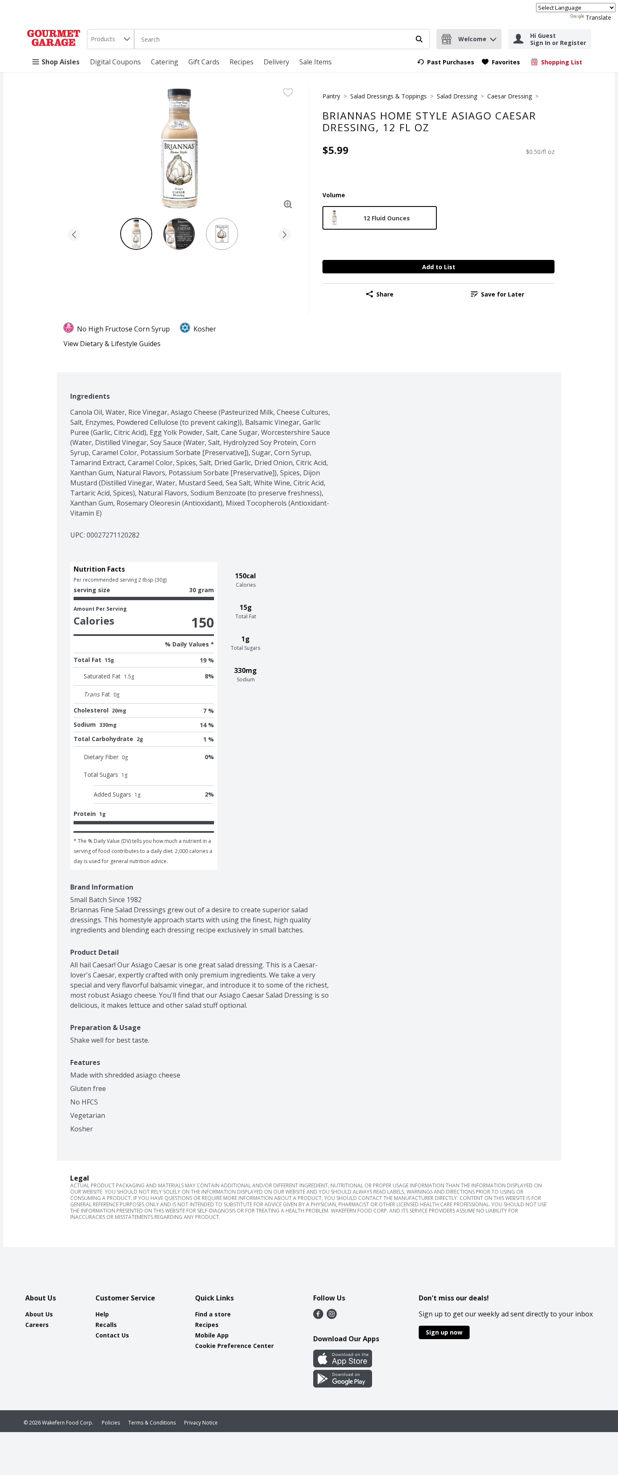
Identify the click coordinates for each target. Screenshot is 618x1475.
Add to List (438, 267)
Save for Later (502, 294)
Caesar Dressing (509, 96)
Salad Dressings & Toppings (388, 96)
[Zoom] (288, 204)
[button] (493, 37)
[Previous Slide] (74, 233)
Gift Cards (203, 61)
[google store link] (342, 1385)
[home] (55, 39)
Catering (164, 61)
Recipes (242, 61)
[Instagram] (332, 1316)
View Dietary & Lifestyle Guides (112, 343)
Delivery (276, 61)
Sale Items (315, 61)
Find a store (213, 1314)
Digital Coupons (115, 61)
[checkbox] (288, 92)
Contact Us (112, 1335)
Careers (37, 1325)
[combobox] (110, 39)
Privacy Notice (201, 1422)
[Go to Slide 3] (222, 234)
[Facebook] (318, 1316)
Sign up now (444, 1332)
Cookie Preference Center (234, 1346)
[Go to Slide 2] (179, 234)
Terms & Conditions (152, 1422)
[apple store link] (342, 1364)
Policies (111, 1422)
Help (102, 1314)
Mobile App (212, 1335)
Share (385, 294)
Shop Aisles (60, 61)
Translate (598, 17)
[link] (445, 62)
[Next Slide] (284, 233)
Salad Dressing (457, 96)
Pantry (331, 96)
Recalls (106, 1325)
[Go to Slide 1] (136, 234)
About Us (39, 1314)
